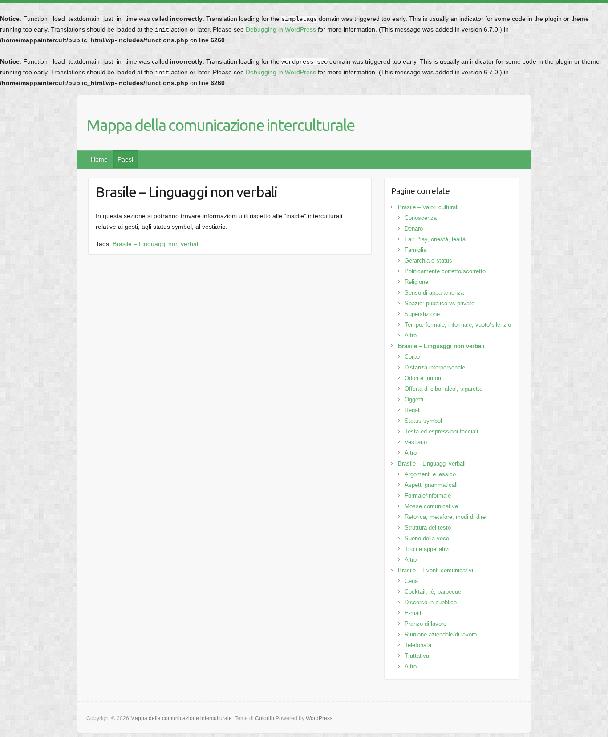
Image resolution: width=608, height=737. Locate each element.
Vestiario (416, 442)
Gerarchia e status (428, 260)
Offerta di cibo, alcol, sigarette (443, 388)
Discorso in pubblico (431, 602)
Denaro (414, 228)
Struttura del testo (428, 527)
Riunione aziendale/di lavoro (441, 634)
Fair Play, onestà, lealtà (435, 239)
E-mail (413, 613)
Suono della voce (427, 538)
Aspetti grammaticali (431, 485)
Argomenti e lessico (430, 474)
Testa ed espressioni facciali (441, 431)
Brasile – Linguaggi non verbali (156, 243)
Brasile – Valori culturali (428, 207)
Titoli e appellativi (427, 549)
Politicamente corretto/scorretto (445, 271)
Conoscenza (421, 218)
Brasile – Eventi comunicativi (435, 570)
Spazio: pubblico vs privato (439, 303)
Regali (413, 410)
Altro (411, 335)
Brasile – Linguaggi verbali (432, 463)
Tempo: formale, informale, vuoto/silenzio (458, 324)
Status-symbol (423, 420)
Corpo (412, 356)
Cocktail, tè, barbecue (433, 591)
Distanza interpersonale (435, 367)
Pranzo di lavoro (425, 623)
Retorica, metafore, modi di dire (445, 517)
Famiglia (415, 250)
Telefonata (418, 645)
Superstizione (422, 314)
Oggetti (414, 399)
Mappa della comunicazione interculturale (220, 125)
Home (99, 159)
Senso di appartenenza (434, 292)
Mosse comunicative (431, 506)
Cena (411, 581)
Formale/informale (428, 495)
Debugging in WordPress (281, 29)
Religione (416, 282)
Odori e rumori (423, 378)
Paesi (125, 159)
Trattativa (417, 655)
